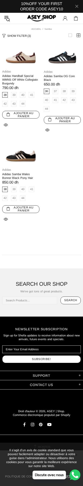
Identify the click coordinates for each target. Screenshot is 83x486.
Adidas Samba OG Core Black (59, 78)
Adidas (6, 71)
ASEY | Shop (41, 18)
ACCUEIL (36, 29)
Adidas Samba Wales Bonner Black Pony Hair (17, 176)
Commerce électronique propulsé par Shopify (41, 415)
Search (70, 300)
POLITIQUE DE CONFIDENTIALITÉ (28, 476)
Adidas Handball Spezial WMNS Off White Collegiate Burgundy (20, 79)
